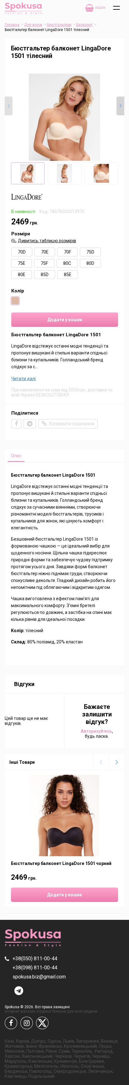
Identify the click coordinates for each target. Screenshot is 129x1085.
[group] (64, 117)
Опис (16, 455)
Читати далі (23, 378)
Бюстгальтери (59, 25)
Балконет (84, 25)
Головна (12, 25)
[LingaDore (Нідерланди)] (27, 201)
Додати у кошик (64, 319)
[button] (120, 106)
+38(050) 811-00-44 (35, 959)
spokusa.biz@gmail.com (39, 977)
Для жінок (33, 25)
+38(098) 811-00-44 (35, 968)
